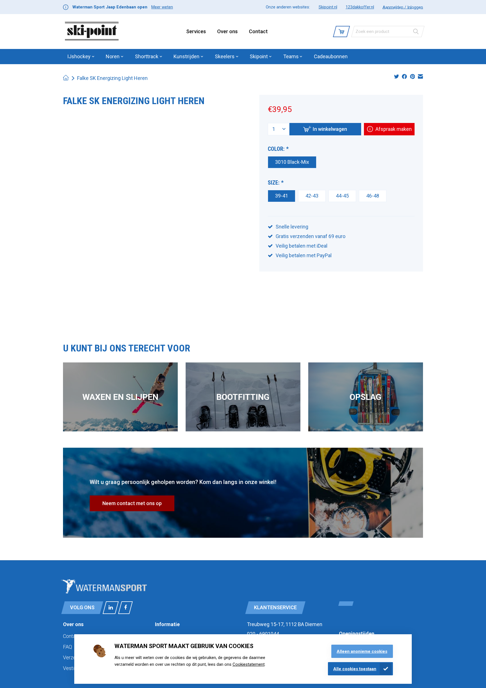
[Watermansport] (92, 31)
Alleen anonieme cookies (362, 651)
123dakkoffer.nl (360, 7)
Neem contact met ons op (132, 503)
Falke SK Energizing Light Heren (112, 78)
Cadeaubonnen (331, 56)
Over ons (227, 31)
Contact (258, 31)
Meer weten (162, 7)
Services (196, 31)
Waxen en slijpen (120, 397)
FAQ (67, 647)
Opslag (365, 397)
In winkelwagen (330, 129)
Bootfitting (242, 397)
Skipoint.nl (328, 7)
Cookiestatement (249, 664)
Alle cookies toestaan (354, 668)
